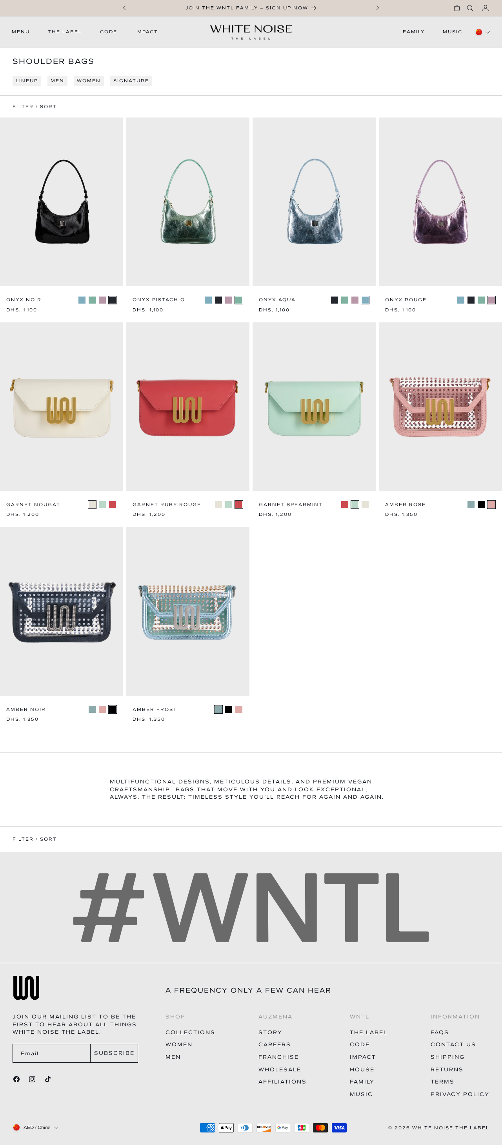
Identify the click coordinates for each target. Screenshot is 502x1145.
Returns (447, 1069)
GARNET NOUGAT (33, 504)
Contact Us (453, 1044)
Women (179, 1044)
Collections (190, 1032)
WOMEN (89, 80)
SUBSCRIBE (114, 1053)
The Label (368, 1032)
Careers (274, 1044)
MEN (57, 80)
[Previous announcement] (124, 7)
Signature (131, 80)
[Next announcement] (377, 7)
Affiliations (282, 1082)
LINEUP (27, 80)
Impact (363, 1057)
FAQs (440, 1032)
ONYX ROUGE (406, 300)
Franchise (278, 1057)
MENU (21, 31)
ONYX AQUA (277, 300)
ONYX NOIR (24, 300)
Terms (443, 1082)
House (362, 1069)
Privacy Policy (460, 1094)
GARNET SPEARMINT (291, 504)
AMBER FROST (155, 709)
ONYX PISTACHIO (159, 300)
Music (361, 1094)
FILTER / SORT (35, 839)
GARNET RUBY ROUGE (167, 504)
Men (173, 1057)
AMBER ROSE (405, 504)
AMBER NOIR (26, 709)
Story (270, 1032)
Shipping (448, 1057)
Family (362, 1082)
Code (360, 1044)
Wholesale (279, 1069)
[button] (457, 8)
